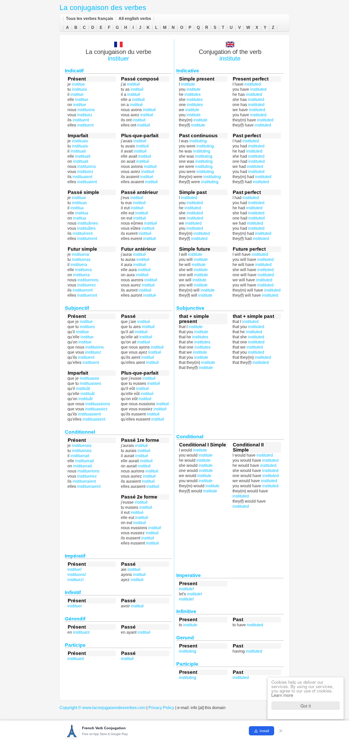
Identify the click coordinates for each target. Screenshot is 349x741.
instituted (195, 213)
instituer (118, 58)
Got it (305, 705)
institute (229, 58)
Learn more (282, 695)
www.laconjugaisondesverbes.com (113, 707)
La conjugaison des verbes (103, 7)
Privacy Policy (161, 707)
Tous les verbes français (89, 18)
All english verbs (135, 18)
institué (146, 115)
